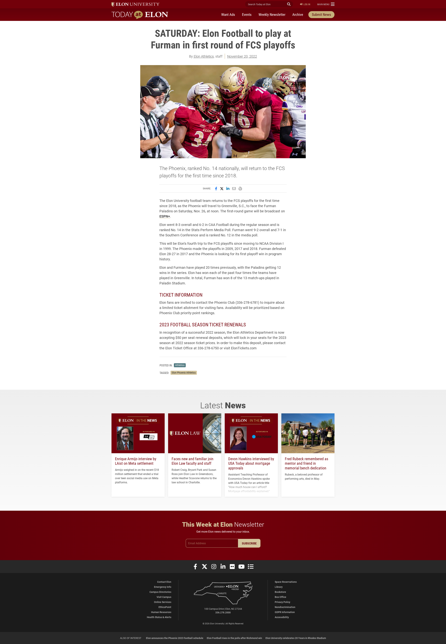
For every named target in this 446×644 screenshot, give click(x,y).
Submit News (321, 14)
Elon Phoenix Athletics (184, 372)
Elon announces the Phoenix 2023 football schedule (174, 638)
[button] (325, 4)
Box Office (280, 597)
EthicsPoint (165, 607)
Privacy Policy (282, 602)
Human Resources (161, 612)
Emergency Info (162, 586)
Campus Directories (160, 592)
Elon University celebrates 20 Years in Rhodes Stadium (296, 638)
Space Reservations (286, 581)
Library (279, 586)
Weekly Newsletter (272, 14)
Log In (306, 4)
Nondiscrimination (285, 607)
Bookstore (280, 592)
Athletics (179, 365)
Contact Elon (164, 581)
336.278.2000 (223, 612)
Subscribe (249, 543)
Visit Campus (164, 597)
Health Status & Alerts (159, 617)
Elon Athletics (204, 56)
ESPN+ (164, 216)
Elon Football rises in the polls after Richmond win (234, 638)
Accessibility (282, 617)
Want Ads (228, 14)
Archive (297, 14)
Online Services (162, 602)
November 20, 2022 (242, 56)
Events (247, 14)
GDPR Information (285, 612)
